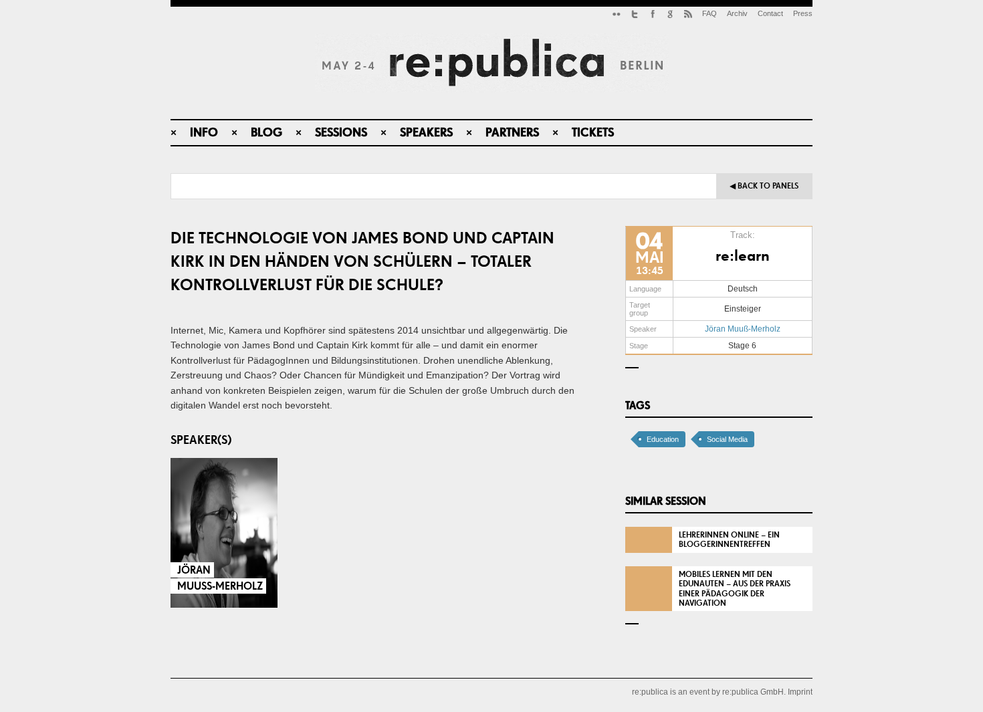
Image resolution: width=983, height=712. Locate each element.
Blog (266, 132)
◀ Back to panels (764, 186)
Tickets (593, 132)
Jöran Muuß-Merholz (742, 329)
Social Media (727, 439)
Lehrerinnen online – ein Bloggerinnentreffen (729, 539)
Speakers (426, 132)
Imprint (800, 692)
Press (802, 13)
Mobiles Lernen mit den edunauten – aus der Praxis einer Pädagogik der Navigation (734, 589)
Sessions (341, 132)
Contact (770, 13)
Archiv (737, 13)
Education (663, 439)
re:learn (743, 255)
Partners (512, 132)
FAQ (709, 13)
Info (204, 132)
